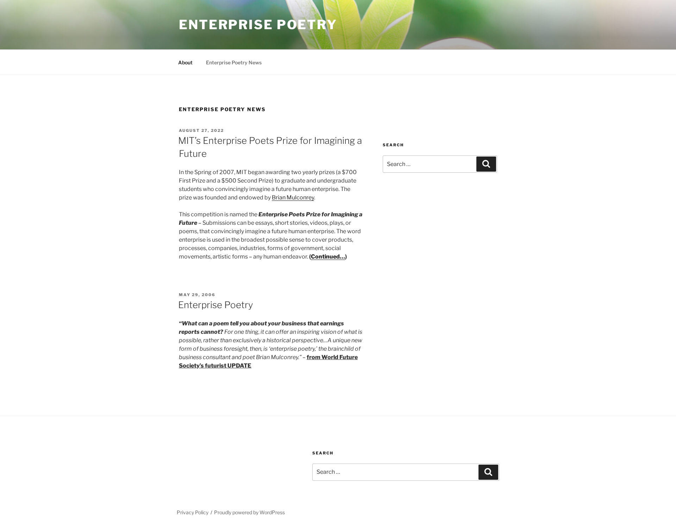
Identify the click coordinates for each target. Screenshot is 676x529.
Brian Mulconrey (293, 197)
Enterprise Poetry (258, 24)
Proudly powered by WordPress (249, 512)
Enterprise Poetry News (234, 62)
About (185, 62)
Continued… (328, 256)
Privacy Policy (192, 512)
